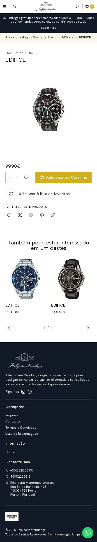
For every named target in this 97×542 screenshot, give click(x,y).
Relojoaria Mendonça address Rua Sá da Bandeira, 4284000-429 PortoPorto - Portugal (32, 489)
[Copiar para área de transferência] (53, 215)
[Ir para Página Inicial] (46, 6)
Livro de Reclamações (21, 434)
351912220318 (20, 476)
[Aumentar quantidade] (26, 177)
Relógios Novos (31, 37)
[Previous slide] (8, 328)
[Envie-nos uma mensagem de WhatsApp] (87, 532)
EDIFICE (67, 37)
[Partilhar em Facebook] (9, 215)
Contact (11, 452)
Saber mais (48, 28)
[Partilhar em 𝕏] (20, 215)
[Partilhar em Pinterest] (42, 215)
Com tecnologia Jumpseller (67, 534)
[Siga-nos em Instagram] (23, 391)
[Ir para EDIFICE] (25, 279)
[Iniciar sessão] (77, 6)
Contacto (12, 421)
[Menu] (4, 6)
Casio (52, 37)
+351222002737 (21, 470)
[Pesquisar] (14, 6)
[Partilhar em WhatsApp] (31, 215)
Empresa (11, 415)
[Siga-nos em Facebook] (30, 391)
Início (10, 37)
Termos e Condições (20, 427)
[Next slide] (88, 328)
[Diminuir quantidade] (9, 177)
